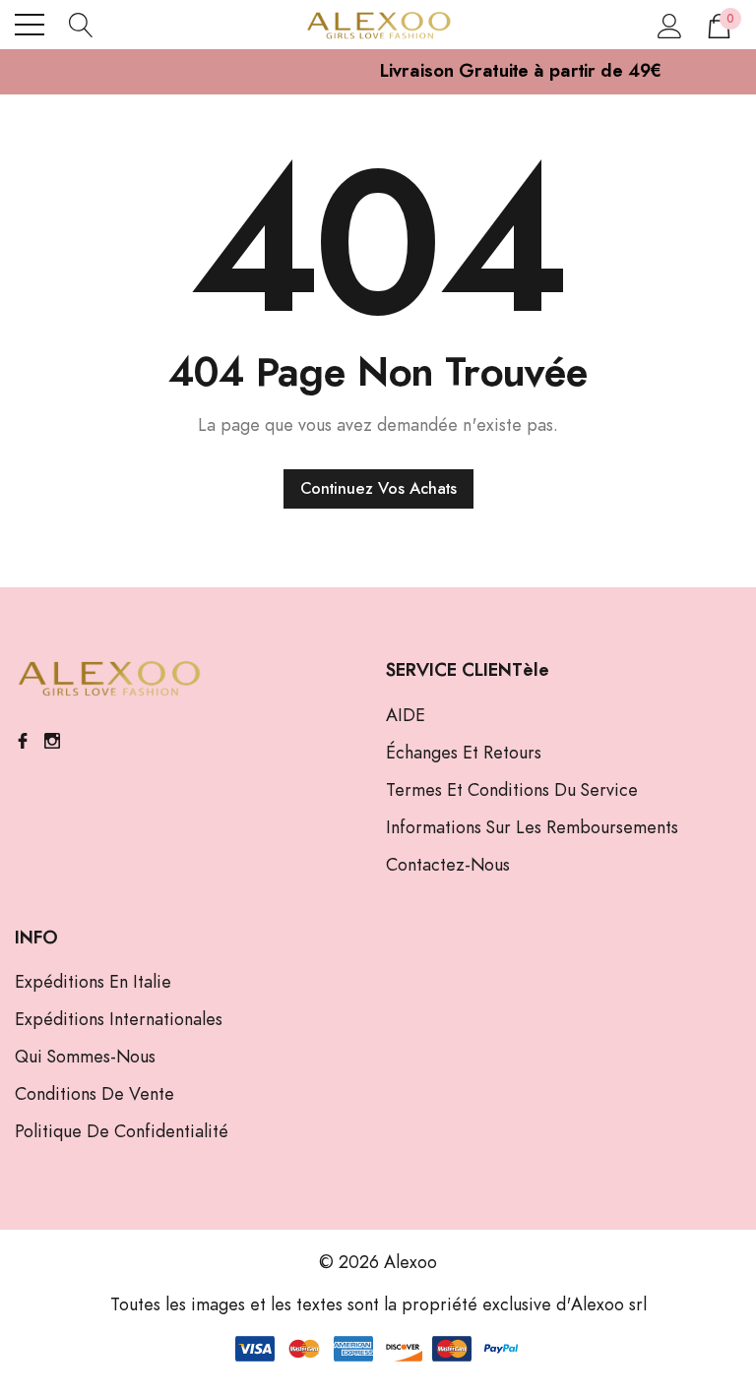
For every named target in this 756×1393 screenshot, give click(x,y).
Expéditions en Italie (93, 983)
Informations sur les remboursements (532, 828)
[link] (108, 678)
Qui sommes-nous (85, 1057)
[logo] (378, 25)
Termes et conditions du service (512, 791)
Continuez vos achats (378, 489)
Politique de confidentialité (121, 1132)
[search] (81, 24)
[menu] (29, 24)
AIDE (405, 716)
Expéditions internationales (118, 1020)
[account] (670, 24)
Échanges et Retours (463, 753)
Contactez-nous (448, 866)
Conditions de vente (94, 1095)
